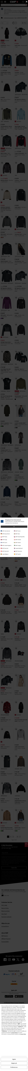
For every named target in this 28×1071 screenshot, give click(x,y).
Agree (14, 1059)
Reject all (14, 1063)
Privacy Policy (23, 1034)
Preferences (14, 1067)
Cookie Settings (14, 1032)
